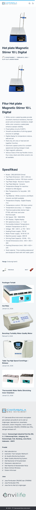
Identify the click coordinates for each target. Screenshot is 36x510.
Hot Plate (5, 306)
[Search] (29, 3)
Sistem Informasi (10, 470)
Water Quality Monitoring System (16, 458)
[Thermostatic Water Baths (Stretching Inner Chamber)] (18, 379)
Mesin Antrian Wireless (13, 468)
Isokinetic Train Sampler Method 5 (16, 454)
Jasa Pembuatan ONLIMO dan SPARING (18, 480)
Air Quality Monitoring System (15, 456)
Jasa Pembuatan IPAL (12, 483)
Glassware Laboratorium (13, 463)
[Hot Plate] (18, 294)
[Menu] (33, 3)
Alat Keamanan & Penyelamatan (15, 461)
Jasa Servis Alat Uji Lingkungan (15, 485)
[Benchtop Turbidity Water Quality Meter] (18, 321)
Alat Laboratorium (11, 451)
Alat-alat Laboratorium (10, 59)
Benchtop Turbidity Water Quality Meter (17, 333)
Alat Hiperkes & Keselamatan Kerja (16, 465)
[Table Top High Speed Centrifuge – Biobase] (18, 349)
